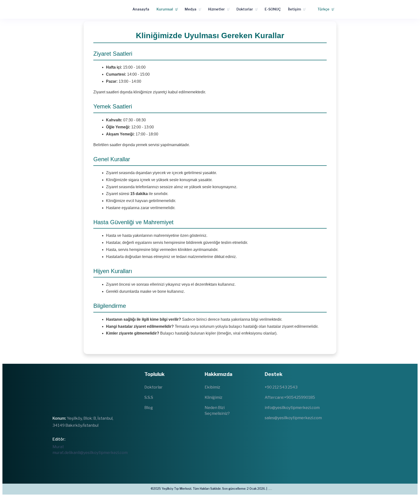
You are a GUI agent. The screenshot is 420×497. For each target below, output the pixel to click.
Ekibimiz (212, 387)
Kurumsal (165, 9)
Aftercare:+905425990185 (290, 397)
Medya (190, 9)
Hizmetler (216, 9)
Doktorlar (244, 9)
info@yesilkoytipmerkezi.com (292, 407)
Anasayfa (140, 9)
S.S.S (148, 397)
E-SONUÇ (273, 9)
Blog (148, 407)
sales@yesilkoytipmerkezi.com (293, 418)
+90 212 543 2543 (281, 387)
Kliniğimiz (213, 397)
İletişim (294, 9)
